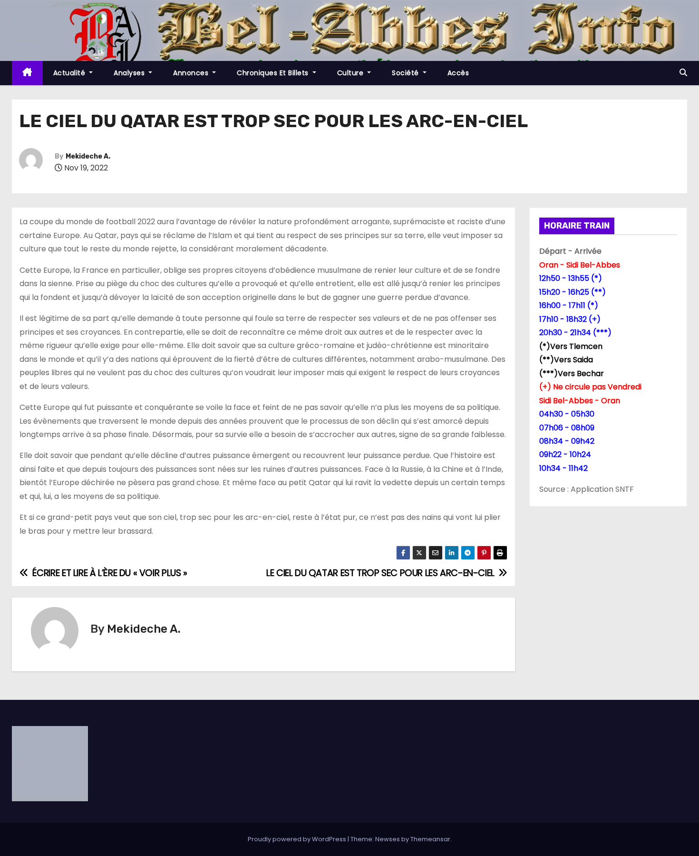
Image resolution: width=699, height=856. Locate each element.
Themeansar (430, 839)
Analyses (130, 73)
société (406, 73)
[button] (683, 72)
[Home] (27, 73)
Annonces (192, 73)
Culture (351, 73)
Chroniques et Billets (274, 73)
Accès (458, 73)
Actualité (70, 73)
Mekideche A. (88, 156)
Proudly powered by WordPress (298, 839)
